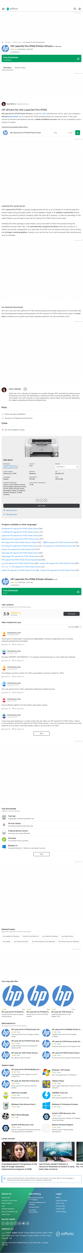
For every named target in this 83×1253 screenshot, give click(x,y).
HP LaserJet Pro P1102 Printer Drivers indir (59, 546)
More (41, 733)
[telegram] (27, 1223)
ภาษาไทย (43, 1235)
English (14, 1233)
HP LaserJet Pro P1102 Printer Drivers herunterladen (22, 560)
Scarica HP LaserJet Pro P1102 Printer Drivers (19, 549)
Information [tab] (7, 67)
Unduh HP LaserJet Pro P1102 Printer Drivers (19, 570)
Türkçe (49, 1235)
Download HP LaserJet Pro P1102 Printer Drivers (20, 529)
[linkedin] (25, 389)
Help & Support (7, 1203)
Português (23, 1235)
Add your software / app (10, 1211)
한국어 (4, 1235)
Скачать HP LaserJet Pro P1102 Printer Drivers (57, 563)
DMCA (58, 1197)
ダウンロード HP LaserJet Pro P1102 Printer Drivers (21, 567)
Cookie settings (61, 1211)
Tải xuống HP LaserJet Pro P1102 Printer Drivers (20, 546)
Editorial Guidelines (8, 1209)
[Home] (2, 42)
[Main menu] (3, 8)
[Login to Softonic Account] (79, 8)
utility (44, 114)
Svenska (36, 1235)
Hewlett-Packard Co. (10, 466)
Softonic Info (6, 1197)
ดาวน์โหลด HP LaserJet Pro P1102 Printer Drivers (20, 532)
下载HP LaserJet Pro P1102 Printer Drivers (58, 542)
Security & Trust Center (9, 1200)
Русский (30, 1235)
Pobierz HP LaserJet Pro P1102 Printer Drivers (58, 570)
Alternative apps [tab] (20, 67)
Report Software (11, 510)
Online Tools (6, 1214)
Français (26, 1233)
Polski (17, 1235)
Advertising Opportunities (33, 1211)
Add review (41, 506)
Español (20, 1233)
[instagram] (7, 1223)
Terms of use (60, 1203)
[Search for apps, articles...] (74, 8)
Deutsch (8, 1233)
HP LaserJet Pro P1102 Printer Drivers (36, 46)
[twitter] (41, 500)
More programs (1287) (10, 468)
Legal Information (61, 1200)
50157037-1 (61, 467)
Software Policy (34, 1207)
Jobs (3, 1206)
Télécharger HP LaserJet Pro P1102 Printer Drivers (21, 556)
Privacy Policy (60, 1206)
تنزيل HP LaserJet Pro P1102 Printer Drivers (18, 563)
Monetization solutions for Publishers (36, 1198)
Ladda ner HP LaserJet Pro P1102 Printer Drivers (20, 536)
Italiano (45, 1233)
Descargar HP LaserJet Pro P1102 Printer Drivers (20, 553)
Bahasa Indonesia (36, 1233)
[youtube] (23, 1223)
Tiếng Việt (5, 1238)
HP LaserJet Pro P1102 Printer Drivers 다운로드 (19, 542)
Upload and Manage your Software (37, 1203)
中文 (10, 1238)
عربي (3, 1233)
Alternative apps (11, 514)
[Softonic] (12, 8)
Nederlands (10, 1235)
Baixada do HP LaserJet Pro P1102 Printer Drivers (21, 539)
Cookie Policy (60, 1209)
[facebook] (37, 500)
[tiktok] (11, 1223)
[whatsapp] (45, 500)
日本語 (50, 1233)
